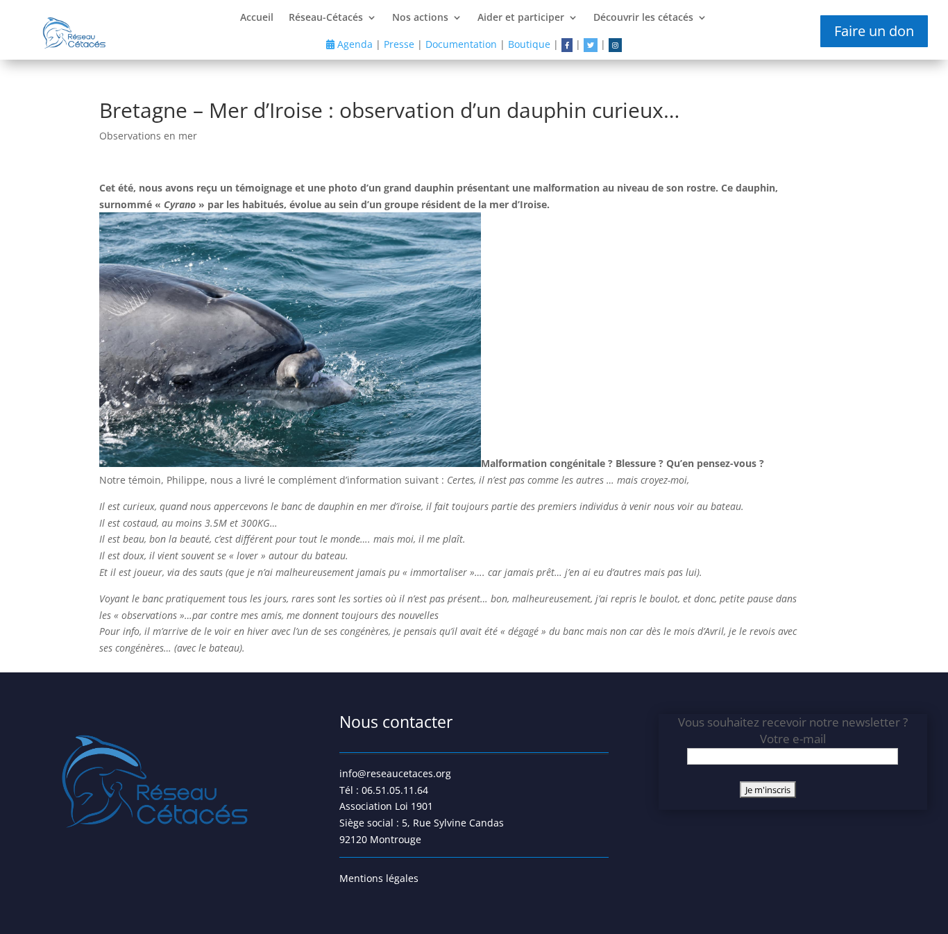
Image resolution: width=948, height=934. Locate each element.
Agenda (354, 44)
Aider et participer (520, 18)
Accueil (256, 18)
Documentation (461, 44)
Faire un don (874, 31)
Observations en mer (148, 135)
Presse (399, 44)
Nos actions (420, 18)
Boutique (529, 44)
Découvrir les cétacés (643, 18)
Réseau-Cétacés (326, 18)
